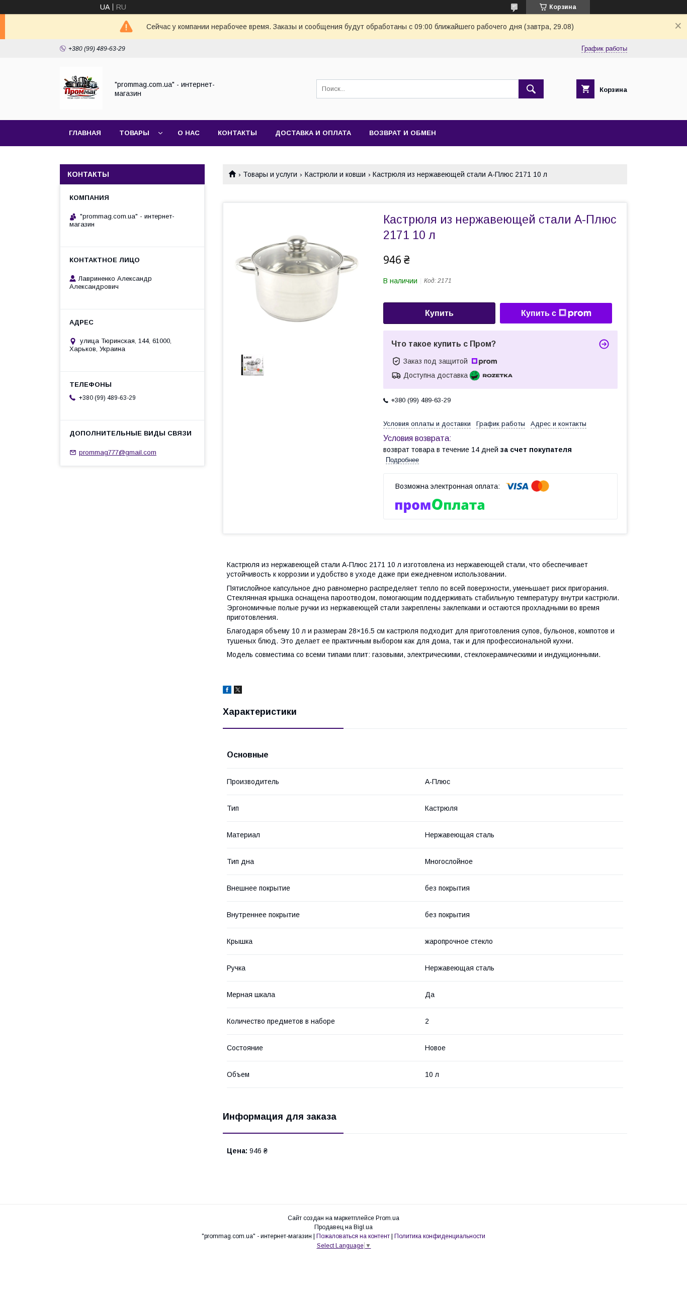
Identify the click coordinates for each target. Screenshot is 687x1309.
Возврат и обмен (402, 133)
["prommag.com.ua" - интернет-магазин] (81, 107)
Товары (134, 133)
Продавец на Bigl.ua (343, 1227)
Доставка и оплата (313, 133)
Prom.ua (387, 1218)
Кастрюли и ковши (335, 174)
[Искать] (531, 88)
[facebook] (227, 691)
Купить (439, 313)
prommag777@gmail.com (117, 452)
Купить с (538, 313)
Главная (85, 133)
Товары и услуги (270, 174)
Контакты (237, 133)
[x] (238, 691)
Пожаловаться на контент (353, 1236)
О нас (189, 133)
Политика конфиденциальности (439, 1236)
